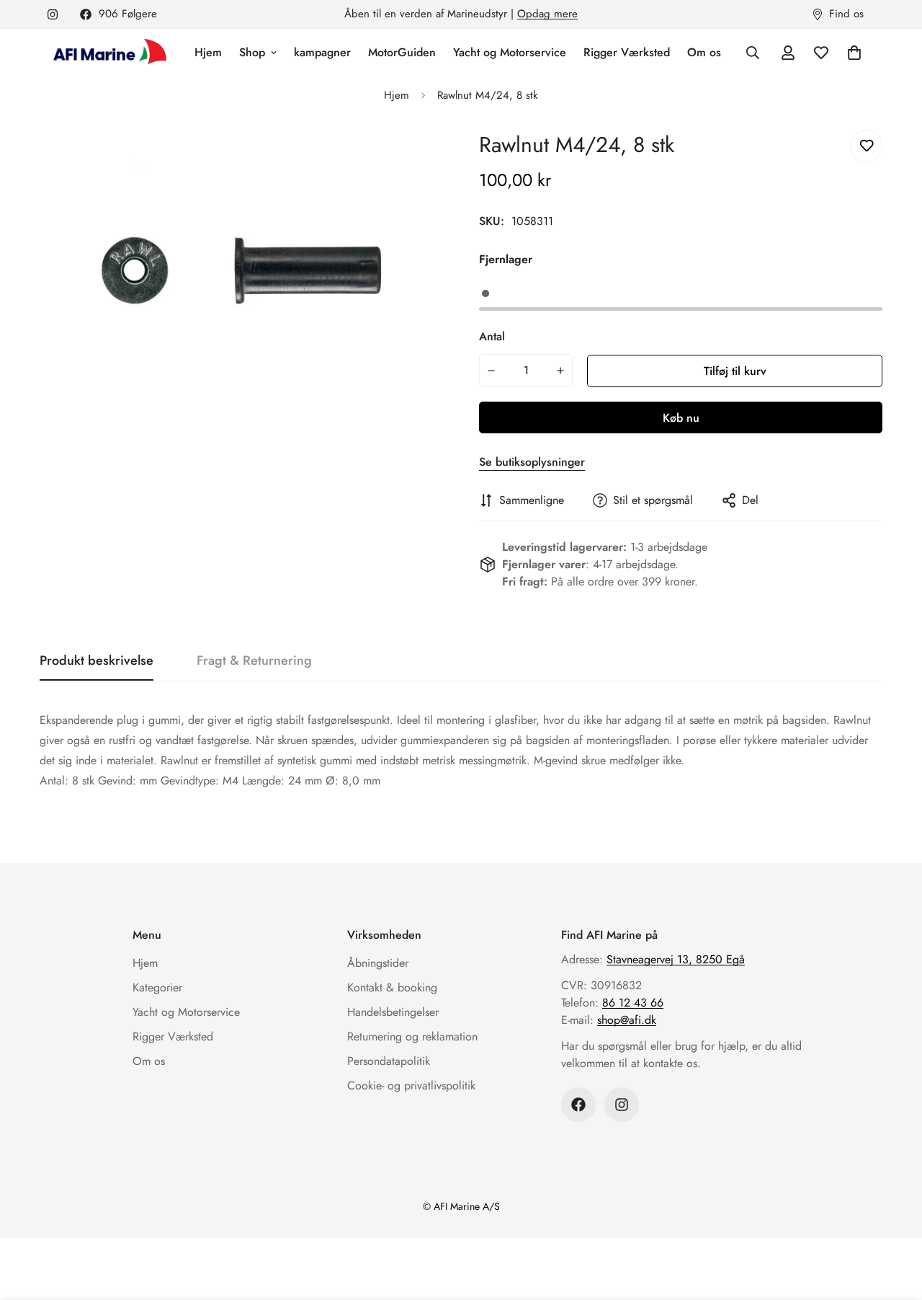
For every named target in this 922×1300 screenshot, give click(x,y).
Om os (704, 52)
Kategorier (157, 987)
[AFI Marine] (108, 52)
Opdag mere (547, 14)
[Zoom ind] (412, 157)
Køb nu (681, 418)
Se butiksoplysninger (532, 462)
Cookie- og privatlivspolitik (411, 1085)
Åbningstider (377, 963)
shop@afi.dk (626, 1020)
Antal (492, 336)
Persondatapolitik (388, 1061)
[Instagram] (52, 14)
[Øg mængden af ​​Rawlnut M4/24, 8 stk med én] (561, 370)
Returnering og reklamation (412, 1036)
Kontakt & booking (392, 987)
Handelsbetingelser (393, 1012)
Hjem (208, 52)
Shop (252, 52)
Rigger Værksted (626, 52)
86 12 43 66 (632, 1002)
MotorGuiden (402, 52)
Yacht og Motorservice (509, 52)
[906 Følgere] (578, 1104)
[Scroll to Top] (893, 1221)
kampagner (322, 52)
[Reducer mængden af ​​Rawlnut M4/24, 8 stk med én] (491, 370)
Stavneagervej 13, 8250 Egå (676, 959)
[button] (854, 52)
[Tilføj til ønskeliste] (866, 146)
